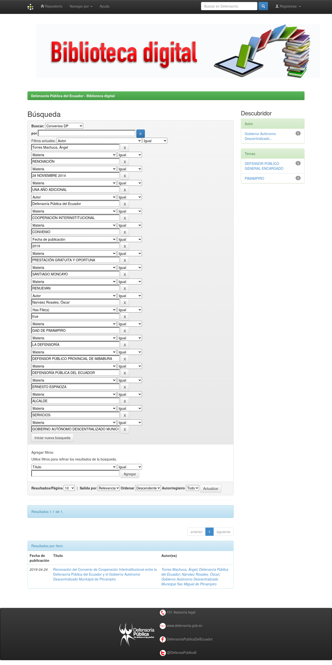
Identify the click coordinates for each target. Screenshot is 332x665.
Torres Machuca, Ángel (179, 569)
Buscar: (37, 125)
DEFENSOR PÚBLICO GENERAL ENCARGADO (264, 166)
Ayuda (104, 6)
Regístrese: (288, 6)
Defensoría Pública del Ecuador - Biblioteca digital (73, 95)
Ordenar (127, 488)
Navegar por (80, 6)
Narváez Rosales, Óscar (200, 574)
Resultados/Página (47, 488)
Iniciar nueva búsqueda (52, 437)
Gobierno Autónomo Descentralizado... (260, 136)
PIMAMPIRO (254, 178)
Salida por (88, 488)
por (34, 133)
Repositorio (53, 6)
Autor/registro (173, 488)
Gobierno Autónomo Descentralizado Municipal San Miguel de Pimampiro (189, 581)
